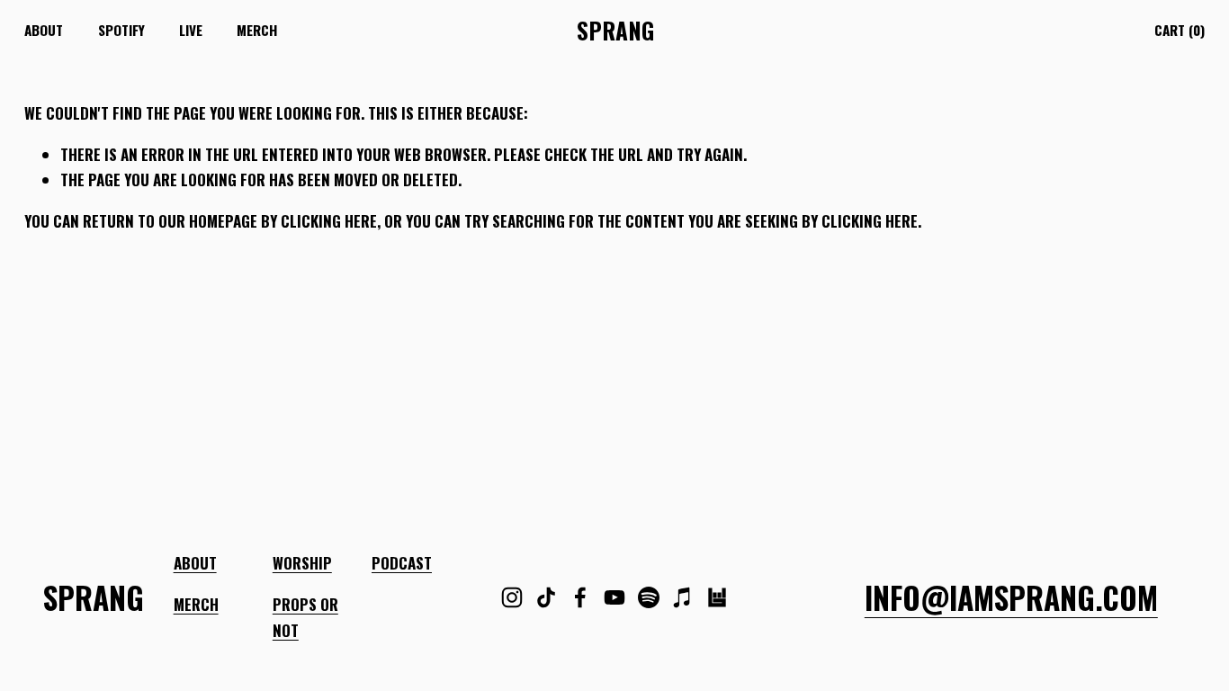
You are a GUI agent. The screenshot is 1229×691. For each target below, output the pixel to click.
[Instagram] (512, 597)
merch (257, 30)
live (190, 30)
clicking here (329, 221)
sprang (615, 30)
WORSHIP (302, 563)
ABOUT (195, 563)
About (43, 30)
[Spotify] (648, 597)
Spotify (121, 30)
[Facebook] (580, 597)
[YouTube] (614, 597)
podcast (402, 563)
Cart (1179, 30)
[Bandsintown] (717, 597)
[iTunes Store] (683, 597)
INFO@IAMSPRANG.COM (1011, 597)
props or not (305, 617)
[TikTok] (546, 597)
